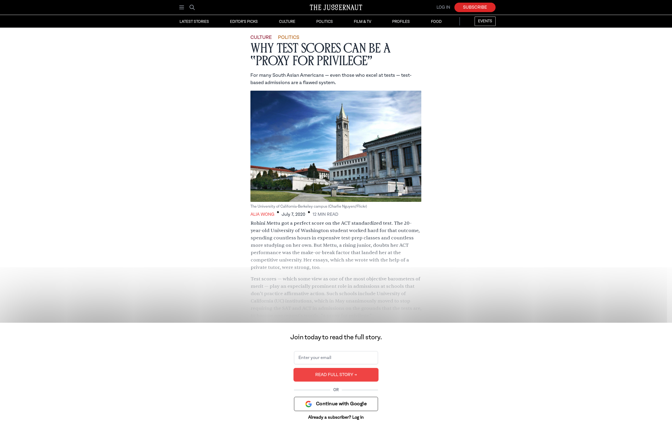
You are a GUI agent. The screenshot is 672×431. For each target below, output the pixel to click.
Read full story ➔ (336, 374)
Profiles (401, 22)
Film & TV (362, 22)
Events (485, 21)
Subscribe (475, 7)
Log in (443, 7)
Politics (324, 22)
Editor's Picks (244, 22)
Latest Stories (194, 22)
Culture (287, 22)
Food (436, 22)
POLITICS (288, 37)
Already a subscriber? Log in (336, 417)
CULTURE (261, 37)
